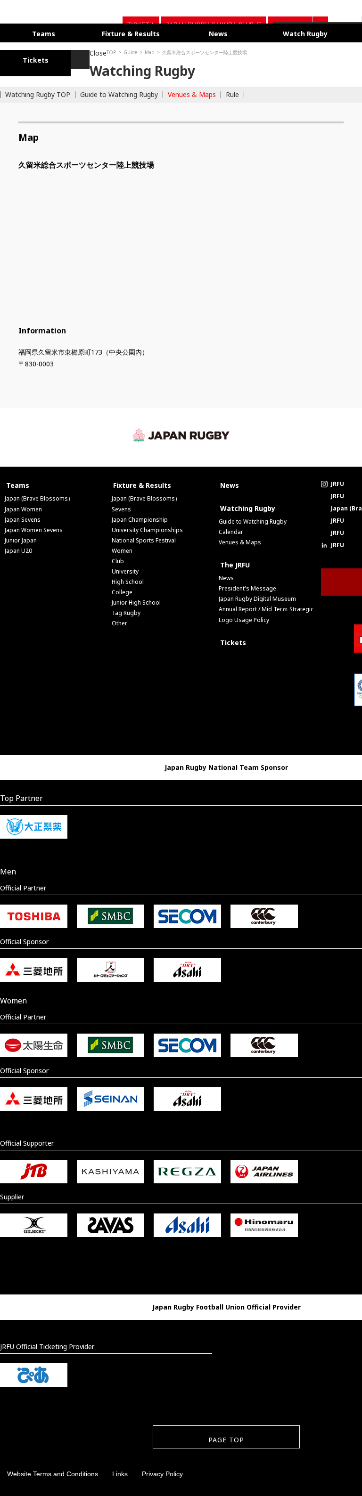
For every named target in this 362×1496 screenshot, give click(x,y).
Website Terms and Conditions (52, 1471)
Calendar (231, 529)
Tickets (233, 639)
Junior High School (136, 600)
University (125, 569)
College (122, 589)
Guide (41, 49)
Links (120, 1471)
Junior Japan (21, 538)
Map (60, 49)
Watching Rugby (247, 505)
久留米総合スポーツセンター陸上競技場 (115, 49)
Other (119, 620)
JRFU (337, 481)
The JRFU (235, 562)
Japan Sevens (23, 517)
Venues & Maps (192, 91)
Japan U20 (18, 548)
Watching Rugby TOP (37, 91)
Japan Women (23, 506)
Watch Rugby (255, 33)
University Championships (147, 527)
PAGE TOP (226, 1436)
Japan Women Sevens (34, 527)
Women (122, 548)
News (182, 33)
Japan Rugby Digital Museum (257, 596)
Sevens (121, 506)
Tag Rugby (126, 610)
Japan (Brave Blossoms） (39, 496)
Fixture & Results (110, 33)
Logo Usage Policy (244, 617)
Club (118, 558)
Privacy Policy (162, 1471)
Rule (232, 91)
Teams (37, 33)
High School (128, 579)
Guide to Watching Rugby (119, 91)
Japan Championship (140, 517)
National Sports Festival (144, 538)
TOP (21, 49)
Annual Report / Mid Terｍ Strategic (266, 606)
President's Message (247, 586)
